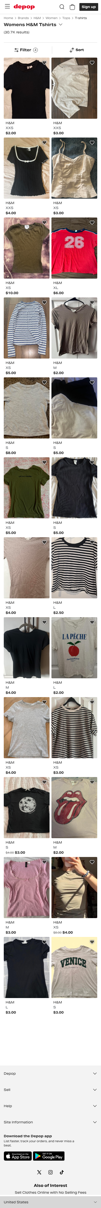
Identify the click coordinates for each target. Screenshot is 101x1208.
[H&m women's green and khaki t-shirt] (27, 248)
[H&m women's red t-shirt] (74, 248)
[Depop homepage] (24, 7)
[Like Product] (44, 62)
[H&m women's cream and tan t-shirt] (74, 168)
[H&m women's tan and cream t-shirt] (27, 567)
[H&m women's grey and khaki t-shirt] (74, 328)
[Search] (62, 7)
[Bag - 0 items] (72, 7)
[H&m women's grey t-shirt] (27, 407)
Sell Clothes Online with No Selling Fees (50, 1192)
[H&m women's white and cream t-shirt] (74, 407)
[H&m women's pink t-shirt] (27, 887)
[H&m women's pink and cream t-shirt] (74, 807)
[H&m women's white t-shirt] (74, 647)
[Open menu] (7, 6)
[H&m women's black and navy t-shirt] (27, 88)
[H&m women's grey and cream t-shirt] (74, 88)
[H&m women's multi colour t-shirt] (27, 328)
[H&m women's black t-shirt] (27, 168)
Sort (80, 50)
